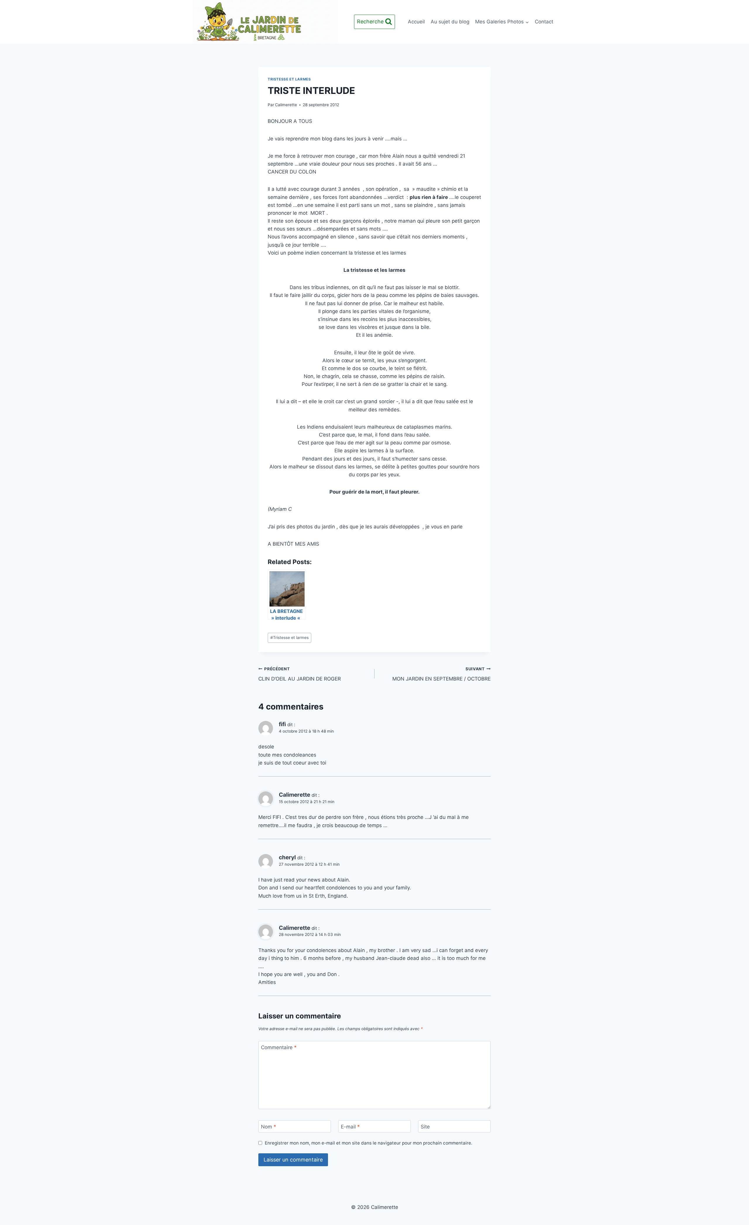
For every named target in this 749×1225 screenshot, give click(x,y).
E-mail (350, 1127)
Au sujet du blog (450, 22)
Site (425, 1127)
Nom (268, 1127)
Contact (544, 22)
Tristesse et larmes (289, 79)
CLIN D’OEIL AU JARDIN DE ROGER (299, 674)
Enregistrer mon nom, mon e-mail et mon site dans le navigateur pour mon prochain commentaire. (368, 1143)
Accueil (416, 22)
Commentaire (279, 1047)
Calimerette (286, 104)
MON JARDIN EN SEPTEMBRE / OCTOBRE (441, 674)
